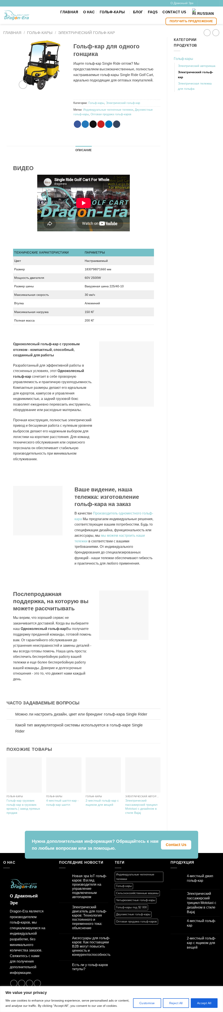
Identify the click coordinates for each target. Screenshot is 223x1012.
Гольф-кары (112, 12)
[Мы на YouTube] (214, 3)
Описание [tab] (83, 150)
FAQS (153, 12)
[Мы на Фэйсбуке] (201, 3)
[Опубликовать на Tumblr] (116, 124)
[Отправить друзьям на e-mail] (93, 124)
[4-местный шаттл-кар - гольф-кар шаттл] (63, 775)
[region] (111, 999)
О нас (89, 12)
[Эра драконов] (16, 15)
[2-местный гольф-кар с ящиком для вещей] (103, 775)
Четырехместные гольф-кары (135, 900)
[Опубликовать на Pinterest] (101, 124)
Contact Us (174, 12)
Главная (69, 12)
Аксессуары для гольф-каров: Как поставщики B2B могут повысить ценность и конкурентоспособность (91, 946)
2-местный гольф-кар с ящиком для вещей (102, 802)
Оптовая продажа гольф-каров (111, 114)
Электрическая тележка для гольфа (195, 86)
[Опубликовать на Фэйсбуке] (77, 124)
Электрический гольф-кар (86, 32)
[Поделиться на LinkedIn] (108, 124)
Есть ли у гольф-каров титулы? (90, 967)
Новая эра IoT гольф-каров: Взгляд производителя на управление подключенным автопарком (89, 886)
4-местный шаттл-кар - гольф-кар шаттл (62, 802)
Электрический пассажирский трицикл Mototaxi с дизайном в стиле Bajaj (141, 806)
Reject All (176, 1003)
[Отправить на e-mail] (209, 3)
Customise (147, 1003)
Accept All (204, 1003)
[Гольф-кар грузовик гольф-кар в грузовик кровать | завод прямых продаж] (24, 775)
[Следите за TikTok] (205, 3)
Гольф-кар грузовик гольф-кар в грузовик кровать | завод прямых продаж (23, 806)
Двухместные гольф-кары (133, 914)
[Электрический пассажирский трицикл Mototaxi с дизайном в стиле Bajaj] (142, 775)
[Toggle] (11, 714)
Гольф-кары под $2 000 (131, 907)
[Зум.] (23, 84)
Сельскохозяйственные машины (137, 893)
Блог (138, 12)
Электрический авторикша (196, 66)
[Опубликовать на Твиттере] (85, 124)
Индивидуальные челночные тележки (108, 109)
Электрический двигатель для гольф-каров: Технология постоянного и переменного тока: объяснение (89, 917)
